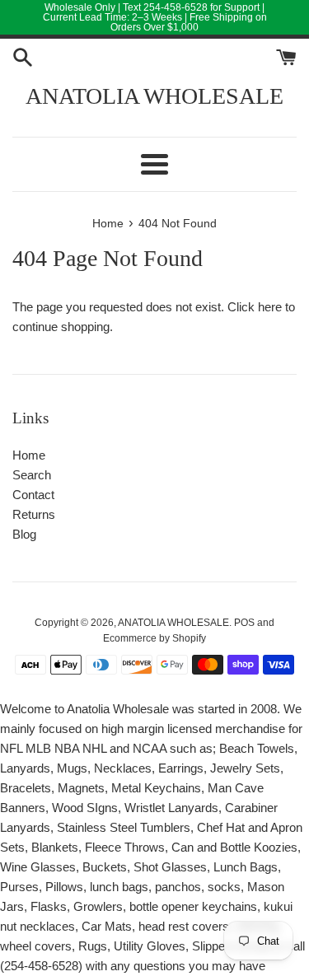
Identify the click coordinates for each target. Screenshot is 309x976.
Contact (33, 495)
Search (31, 475)
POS (244, 622)
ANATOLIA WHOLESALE (154, 96)
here (270, 307)
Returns (33, 514)
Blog (24, 534)
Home (28, 455)
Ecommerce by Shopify (154, 638)
